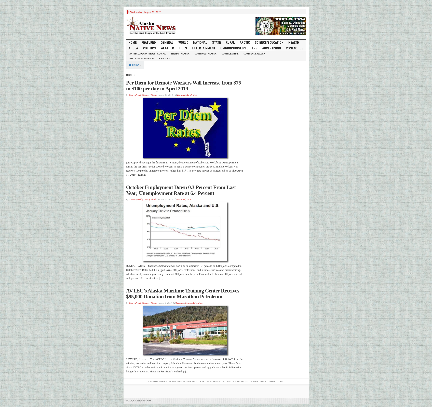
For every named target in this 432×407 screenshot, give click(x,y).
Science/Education (269, 42)
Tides (183, 48)
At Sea (133, 48)
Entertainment (203, 48)
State (216, 42)
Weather (167, 48)
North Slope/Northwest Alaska (147, 54)
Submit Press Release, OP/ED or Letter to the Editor (197, 381)
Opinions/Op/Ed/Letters (238, 48)
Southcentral (230, 54)
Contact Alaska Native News (242, 381)
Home (135, 65)
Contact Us (294, 48)
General (167, 42)
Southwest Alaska (206, 54)
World (183, 42)
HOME (132, 42)
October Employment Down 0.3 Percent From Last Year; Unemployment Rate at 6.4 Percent (181, 190)
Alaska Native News (142, 400)
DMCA (263, 381)
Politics (149, 48)
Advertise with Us (157, 381)
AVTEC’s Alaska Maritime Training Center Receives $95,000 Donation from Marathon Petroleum (182, 294)
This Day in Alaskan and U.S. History (149, 58)
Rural (230, 42)
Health (293, 42)
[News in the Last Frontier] (152, 26)
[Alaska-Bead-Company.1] (280, 25)
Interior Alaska (180, 54)
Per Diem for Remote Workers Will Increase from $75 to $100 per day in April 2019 (183, 86)
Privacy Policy (277, 381)
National (200, 42)
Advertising (271, 48)
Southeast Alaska (254, 54)
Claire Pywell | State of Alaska (143, 94)
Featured (149, 42)
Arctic (245, 42)
